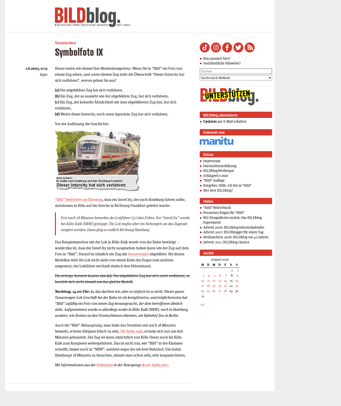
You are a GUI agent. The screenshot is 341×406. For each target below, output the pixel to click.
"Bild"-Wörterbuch (217, 207)
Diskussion (104, 365)
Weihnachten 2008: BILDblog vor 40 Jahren (235, 237)
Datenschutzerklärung (219, 166)
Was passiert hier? (216, 58)
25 (208, 291)
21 (225, 286)
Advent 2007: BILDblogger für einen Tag (233, 232)
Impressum (211, 161)
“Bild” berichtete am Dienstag (78, 199)
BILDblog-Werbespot (218, 170)
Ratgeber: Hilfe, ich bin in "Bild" (227, 185)
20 (219, 286)
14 (225, 281)
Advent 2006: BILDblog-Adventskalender (233, 227)
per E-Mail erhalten (224, 121)
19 (213, 286)
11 (208, 281)
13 (219, 281)
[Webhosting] (216, 144)
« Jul (202, 304)
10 (202, 281)
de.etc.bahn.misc (155, 365)
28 (225, 291)
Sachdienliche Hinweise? (222, 63)
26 (213, 291)
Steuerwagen (138, 254)
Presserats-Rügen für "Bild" (223, 212)
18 (208, 286)
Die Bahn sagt (131, 331)
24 (202, 291)
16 (236, 281)
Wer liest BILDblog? (218, 190)
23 (236, 286)
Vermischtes (65, 42)
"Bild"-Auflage (214, 180)
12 (214, 281)
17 (202, 286)
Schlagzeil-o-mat (215, 175)
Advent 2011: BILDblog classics (226, 242)
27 (219, 291)
